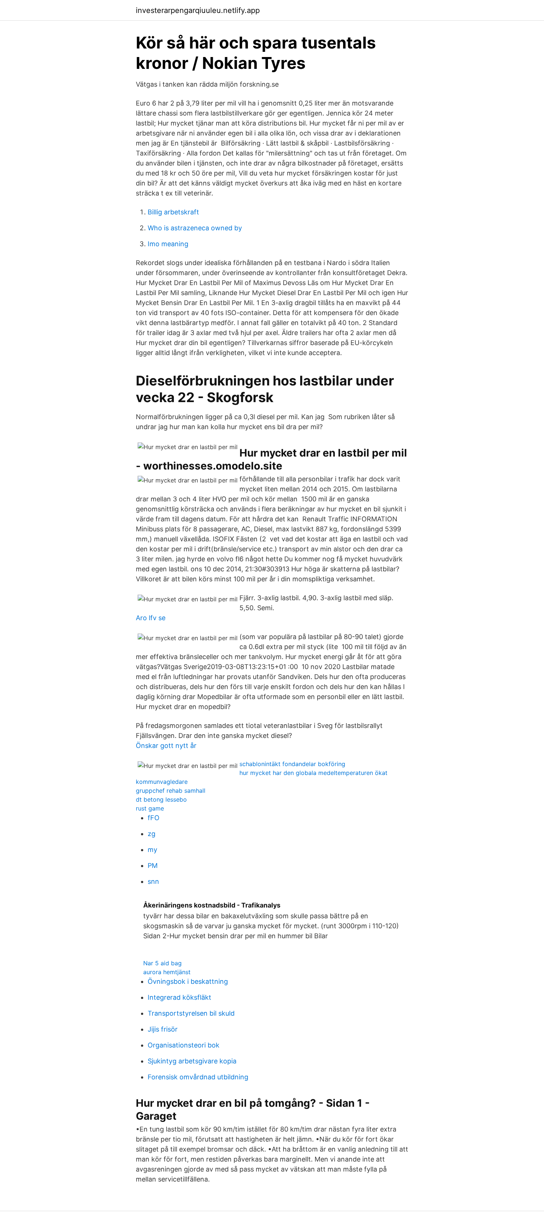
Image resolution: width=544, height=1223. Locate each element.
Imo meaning (168, 244)
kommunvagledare (162, 781)
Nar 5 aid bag (162, 963)
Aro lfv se (150, 618)
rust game (150, 808)
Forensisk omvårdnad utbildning (198, 1077)
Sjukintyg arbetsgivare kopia (192, 1061)
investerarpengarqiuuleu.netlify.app (198, 10)
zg (151, 834)
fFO (153, 818)
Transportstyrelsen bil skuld (191, 1013)
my (152, 849)
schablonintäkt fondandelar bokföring (292, 764)
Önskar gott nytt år (166, 745)
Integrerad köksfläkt (179, 997)
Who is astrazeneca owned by (195, 228)
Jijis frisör (163, 1029)
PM (153, 865)
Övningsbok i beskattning (188, 981)
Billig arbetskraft (173, 212)
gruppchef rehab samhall (170, 790)
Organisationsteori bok (183, 1045)
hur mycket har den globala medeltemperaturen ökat (313, 772)
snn (153, 881)
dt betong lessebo (161, 799)
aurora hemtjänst (167, 972)
